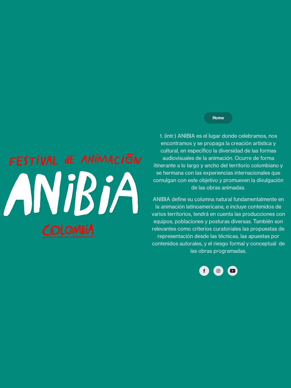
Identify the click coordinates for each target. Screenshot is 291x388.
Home (218, 117)
